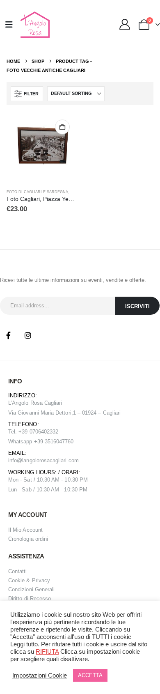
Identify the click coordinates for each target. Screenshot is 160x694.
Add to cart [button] (62, 127)
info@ (15, 460)
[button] (27, 93)
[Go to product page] (41, 148)
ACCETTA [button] (90, 675)
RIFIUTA (47, 651)
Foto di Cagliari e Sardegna (37, 192)
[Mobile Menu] (9, 25)
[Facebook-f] (8, 335)
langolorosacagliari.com (50, 460)
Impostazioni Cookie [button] (39, 675)
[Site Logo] (34, 25)
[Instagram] (28, 335)
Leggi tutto (24, 644)
